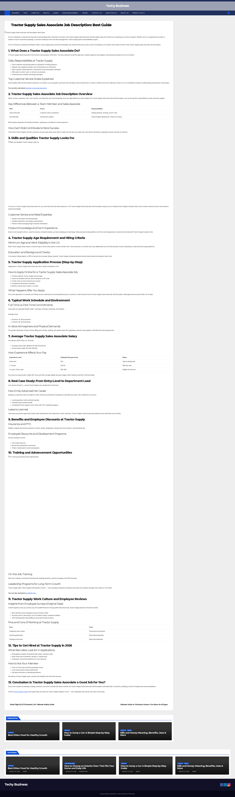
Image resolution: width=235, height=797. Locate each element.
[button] (225, 13)
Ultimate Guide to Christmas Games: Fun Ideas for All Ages (144, 704)
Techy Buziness (117, 6)
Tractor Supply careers (21, 692)
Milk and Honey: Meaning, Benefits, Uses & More (143, 733)
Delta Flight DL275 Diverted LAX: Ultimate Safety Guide (32, 704)
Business (15, 13)
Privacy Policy (139, 13)
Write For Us (111, 13)
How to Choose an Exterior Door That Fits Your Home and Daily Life (89, 767)
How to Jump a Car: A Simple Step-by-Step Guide (87, 733)
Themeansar (131, 794)
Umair (25, 771)
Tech (25, 13)
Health (46, 13)
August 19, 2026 (184, 771)
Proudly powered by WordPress (108, 794)
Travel (85, 13)
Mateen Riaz (83, 771)
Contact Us (97, 13)
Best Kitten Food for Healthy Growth (27, 735)
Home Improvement (70, 13)
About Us (125, 13)
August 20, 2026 (71, 771)
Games (55, 13)
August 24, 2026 (14, 771)
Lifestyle (35, 13)
